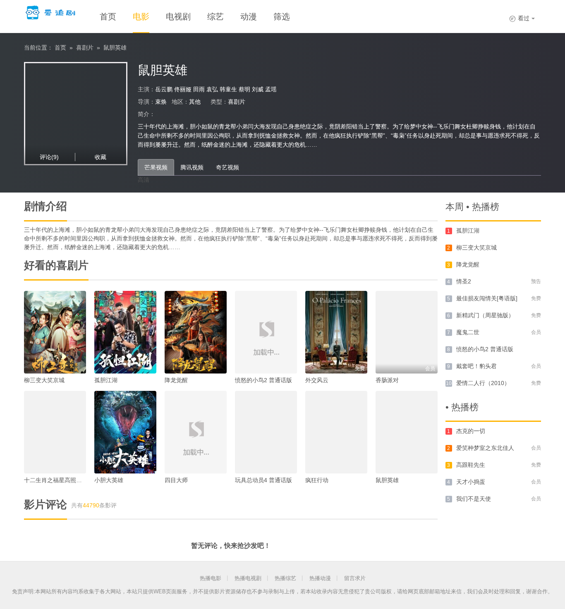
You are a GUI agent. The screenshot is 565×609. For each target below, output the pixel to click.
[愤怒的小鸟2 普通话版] (266, 332)
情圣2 (463, 281)
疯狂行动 (316, 480)
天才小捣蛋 (470, 481)
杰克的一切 (470, 431)
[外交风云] (336, 332)
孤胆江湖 (105, 380)
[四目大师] (196, 432)
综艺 (215, 16)
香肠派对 (387, 380)
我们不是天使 (473, 498)
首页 (108, 16)
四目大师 (176, 480)
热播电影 (210, 578)
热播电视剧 (248, 578)
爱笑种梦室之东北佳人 (485, 448)
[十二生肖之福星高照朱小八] (55, 432)
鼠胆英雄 (115, 47)
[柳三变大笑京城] (55, 332)
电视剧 (178, 16)
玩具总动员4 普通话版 (263, 480)
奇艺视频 (227, 167)
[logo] (51, 12)
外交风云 (316, 380)
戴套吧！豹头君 (476, 366)
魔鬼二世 (467, 332)
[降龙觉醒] (196, 332)
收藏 (100, 157)
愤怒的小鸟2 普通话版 (263, 380)
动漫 (248, 16)
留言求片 (355, 578)
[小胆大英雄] (125, 432)
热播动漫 (320, 578)
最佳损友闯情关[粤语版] (486, 298)
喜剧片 (84, 47)
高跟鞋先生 (470, 465)
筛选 (281, 16)
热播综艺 (285, 578)
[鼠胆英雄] (407, 432)
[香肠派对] (407, 332)
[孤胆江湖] (125, 332)
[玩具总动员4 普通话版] (266, 432)
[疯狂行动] (336, 432)
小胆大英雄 (108, 480)
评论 (49, 157)
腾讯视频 (191, 167)
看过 (519, 18)
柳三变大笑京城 (44, 380)
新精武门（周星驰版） (485, 315)
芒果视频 (156, 167)
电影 (141, 16)
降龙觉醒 (176, 380)
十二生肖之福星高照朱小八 (58, 480)
